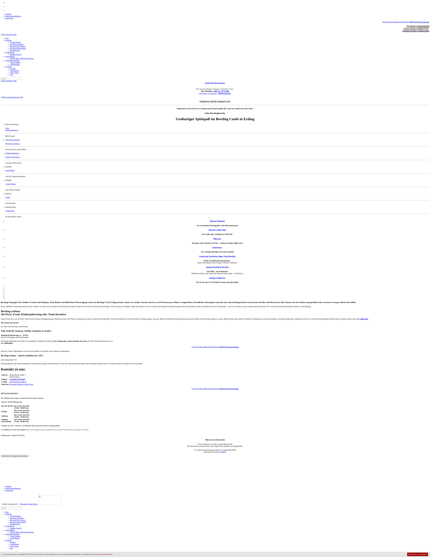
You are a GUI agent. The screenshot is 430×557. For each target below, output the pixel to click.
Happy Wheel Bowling (217, 256)
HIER (224, 452)
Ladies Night (217, 230)
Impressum (9, 18)
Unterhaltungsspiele (12, 60)
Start (7, 38)
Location (8, 67)
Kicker (7, 197)
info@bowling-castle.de (18, 382)
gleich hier (364, 319)
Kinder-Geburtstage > (13, 157)
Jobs (11, 75)
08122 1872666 (423, 26)
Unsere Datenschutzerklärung (101, 554)
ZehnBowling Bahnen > (12, 129)
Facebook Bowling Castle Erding (21, 384)
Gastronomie (14, 71)
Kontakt (8, 14)
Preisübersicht (15, 50)
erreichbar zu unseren (215, 93)
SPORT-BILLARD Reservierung (22, 58)
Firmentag (217, 221)
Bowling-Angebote (17, 44)
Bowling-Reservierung (18, 48)
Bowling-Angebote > (12, 144)
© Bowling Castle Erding (28, 504)
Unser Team (14, 73)
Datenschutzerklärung (13, 16)
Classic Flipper (15, 63)
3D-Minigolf (9, 52)
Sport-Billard (10, 56)
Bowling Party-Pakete (17, 46)
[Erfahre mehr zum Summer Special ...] (12, 97)
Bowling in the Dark (217, 267)
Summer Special (15, 54)
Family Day (217, 278)
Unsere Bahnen (15, 42)
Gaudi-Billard (15, 65)
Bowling (8, 40)
